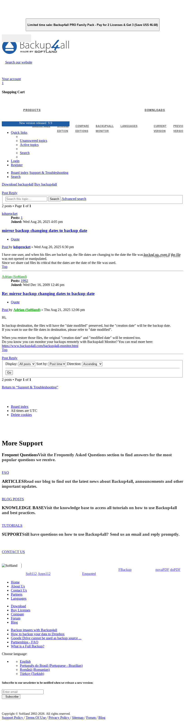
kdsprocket (9, 214)
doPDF (175, 570)
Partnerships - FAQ (24, 642)
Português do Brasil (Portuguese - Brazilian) (51, 665)
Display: (11, 364)
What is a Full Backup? (27, 646)
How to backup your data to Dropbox (38, 634)
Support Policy (13, 717)
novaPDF (162, 570)
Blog (14, 622)
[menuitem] (29, 145)
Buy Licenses (20, 610)
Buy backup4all (45, 184)
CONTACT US (13, 552)
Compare (17, 614)
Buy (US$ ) (16, 38)
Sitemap (78, 717)
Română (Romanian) (35, 670)
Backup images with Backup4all (34, 630)
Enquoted (89, 574)
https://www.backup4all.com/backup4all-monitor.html (40, 346)
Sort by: (42, 364)
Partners (16, 594)
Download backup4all (17, 184)
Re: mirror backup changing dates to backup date (48, 293)
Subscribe (11, 696)
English (25, 661)
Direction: (74, 364)
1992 (24, 281)
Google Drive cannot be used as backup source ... (46, 638)
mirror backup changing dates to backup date (44, 230)
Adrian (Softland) (14, 277)
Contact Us (19, 590)
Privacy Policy (59, 717)
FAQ (5, 472)
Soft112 (31, 574)
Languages (18, 598)
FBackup (125, 570)
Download (18, 606)
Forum (15, 618)
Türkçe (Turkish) (32, 674)
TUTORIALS (12, 525)
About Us (18, 586)
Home (15, 582)
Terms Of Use (36, 717)
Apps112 (44, 574)
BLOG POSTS (13, 499)
